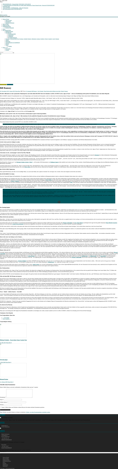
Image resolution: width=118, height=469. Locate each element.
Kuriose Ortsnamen (9, 27)
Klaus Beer (17, 91)
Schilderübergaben (7, 26)
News (4, 29)
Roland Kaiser (4, 379)
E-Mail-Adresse (4, 402)
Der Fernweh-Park (7, 30)
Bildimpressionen (9, 31)
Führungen (7, 41)
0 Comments (28, 91)
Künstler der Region (9, 22)
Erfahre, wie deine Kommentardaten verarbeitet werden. (38, 412)
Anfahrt (7, 40)
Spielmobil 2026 (6, 6)
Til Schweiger (4, 359)
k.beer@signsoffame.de (6, 447)
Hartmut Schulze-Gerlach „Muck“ (25, 162)
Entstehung (10, 36)
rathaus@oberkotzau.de (6, 439)
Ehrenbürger (8, 21)
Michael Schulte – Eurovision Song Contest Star (13, 340)
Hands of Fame (6, 25)
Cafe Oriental (40, 91)
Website (1, 404)
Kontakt (7, 50)
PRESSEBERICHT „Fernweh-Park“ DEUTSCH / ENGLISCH (17, 4)
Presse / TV (5, 47)
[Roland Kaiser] (13, 376)
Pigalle (62, 91)
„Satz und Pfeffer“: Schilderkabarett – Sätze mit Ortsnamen (15, 7)
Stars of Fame (6, 24)
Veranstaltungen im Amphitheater (12, 42)
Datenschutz (5, 464)
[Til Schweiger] (13, 357)
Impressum (5, 466)
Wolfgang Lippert (54, 162)
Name (1, 399)
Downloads (7, 48)
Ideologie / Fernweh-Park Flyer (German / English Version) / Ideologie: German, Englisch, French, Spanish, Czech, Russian (32, 38)
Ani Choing (6, 317)
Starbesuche (10, 35)
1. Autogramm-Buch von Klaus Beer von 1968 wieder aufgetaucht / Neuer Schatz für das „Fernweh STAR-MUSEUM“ (29, 5)
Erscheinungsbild (12, 34)
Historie (7, 43)
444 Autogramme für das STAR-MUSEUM (12, 9)
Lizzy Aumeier (7, 318)
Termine (10, 46)
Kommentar (3, 397)
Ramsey (66, 91)
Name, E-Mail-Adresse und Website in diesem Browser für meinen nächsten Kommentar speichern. (23, 407)
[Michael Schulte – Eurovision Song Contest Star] (13, 337)
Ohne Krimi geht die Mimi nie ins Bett (52, 91)
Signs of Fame (6, 19)
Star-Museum (8, 32)
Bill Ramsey (34, 91)
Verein (6, 45)
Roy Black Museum (12, 37)
